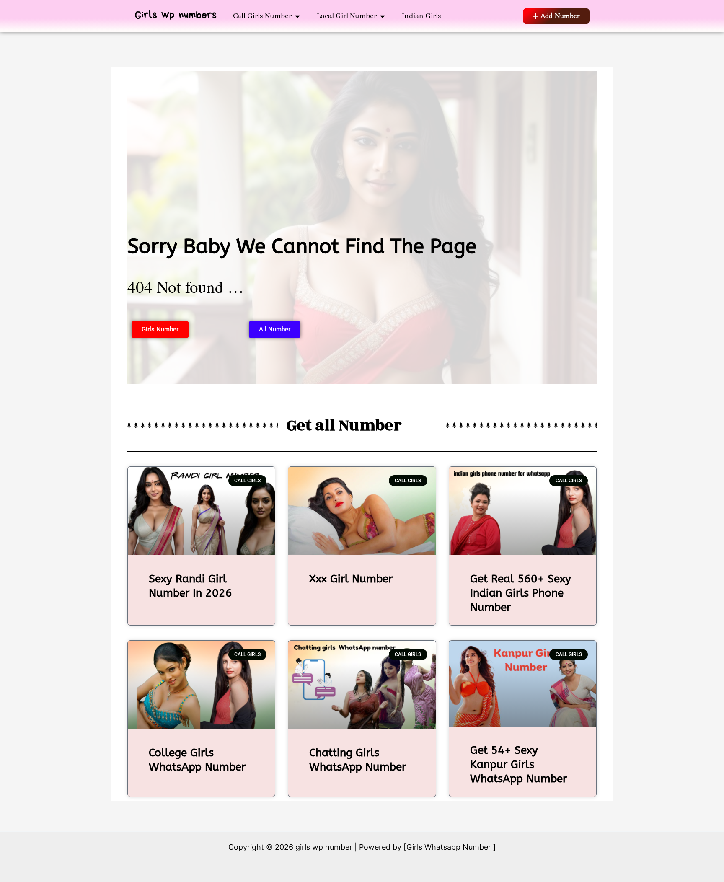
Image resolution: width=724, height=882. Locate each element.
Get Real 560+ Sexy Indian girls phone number (520, 593)
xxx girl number (351, 578)
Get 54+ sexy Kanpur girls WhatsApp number (518, 764)
